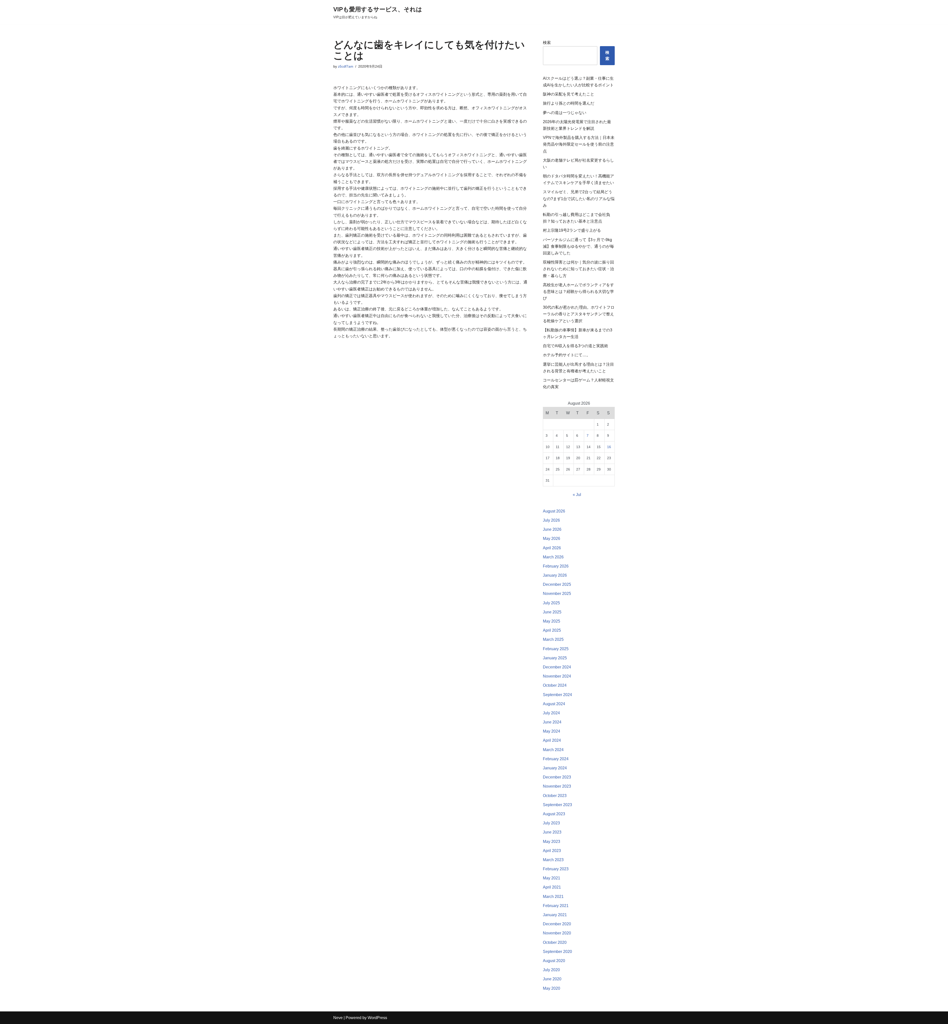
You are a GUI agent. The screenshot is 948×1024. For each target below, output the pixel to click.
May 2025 (551, 621)
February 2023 (556, 869)
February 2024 (556, 759)
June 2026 (552, 529)
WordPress (377, 1018)
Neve (338, 1018)
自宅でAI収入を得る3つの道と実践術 (575, 346)
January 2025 (555, 658)
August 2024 (554, 704)
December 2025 (557, 584)
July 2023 (551, 823)
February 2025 (556, 649)
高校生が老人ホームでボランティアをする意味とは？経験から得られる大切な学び (578, 291)
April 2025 (552, 630)
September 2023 (557, 805)
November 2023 (557, 786)
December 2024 (557, 667)
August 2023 (554, 814)
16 (609, 447)
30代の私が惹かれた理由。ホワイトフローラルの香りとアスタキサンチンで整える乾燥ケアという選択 (578, 314)
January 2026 (555, 575)
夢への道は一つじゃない (564, 113)
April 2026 (552, 548)
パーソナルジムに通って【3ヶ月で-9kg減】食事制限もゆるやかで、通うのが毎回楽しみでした (578, 246)
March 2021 (553, 896)
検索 (547, 42)
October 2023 (555, 796)
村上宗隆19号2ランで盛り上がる (572, 230)
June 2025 (552, 612)
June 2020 (552, 979)
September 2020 (557, 951)
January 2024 (555, 768)
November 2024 (557, 676)
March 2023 (553, 860)
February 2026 (556, 566)
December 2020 (557, 924)
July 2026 (551, 520)
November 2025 (557, 593)
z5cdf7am (345, 66)
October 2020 (555, 942)
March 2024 (553, 750)
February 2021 (556, 906)
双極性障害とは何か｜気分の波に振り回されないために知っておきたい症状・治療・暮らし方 (578, 269)
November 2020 (557, 933)
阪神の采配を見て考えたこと (568, 94)
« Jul (577, 495)
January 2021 (555, 915)
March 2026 (553, 557)
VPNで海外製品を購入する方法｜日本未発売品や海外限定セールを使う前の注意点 (578, 144)
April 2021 (552, 887)
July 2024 (551, 713)
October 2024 (555, 685)
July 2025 (551, 603)
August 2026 (554, 511)
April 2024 (552, 740)
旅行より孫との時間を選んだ (568, 103)
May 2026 (551, 538)
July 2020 (551, 970)
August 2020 (554, 961)
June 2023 (552, 832)
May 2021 (551, 878)
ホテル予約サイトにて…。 (566, 355)
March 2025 (553, 639)
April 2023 (552, 851)
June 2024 (552, 722)
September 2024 (557, 695)
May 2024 (551, 731)
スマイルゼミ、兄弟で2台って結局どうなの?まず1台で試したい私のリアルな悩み (578, 198)
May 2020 (551, 988)
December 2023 (557, 777)
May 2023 (551, 841)
